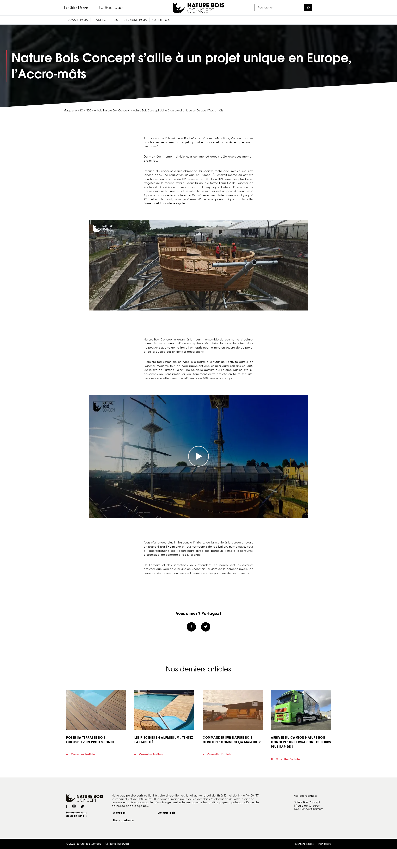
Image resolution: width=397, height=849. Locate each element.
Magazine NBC (73, 110)
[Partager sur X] (205, 627)
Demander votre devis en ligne (76, 814)
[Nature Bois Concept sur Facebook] (66, 806)
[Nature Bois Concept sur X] (82, 806)
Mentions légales (304, 843)
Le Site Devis (76, 7)
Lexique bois (166, 812)
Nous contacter (123, 820)
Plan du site (324, 843)
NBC (88, 110)
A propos (119, 812)
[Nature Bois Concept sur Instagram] (74, 807)
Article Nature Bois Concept (112, 110)
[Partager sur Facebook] (191, 627)
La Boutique (111, 7)
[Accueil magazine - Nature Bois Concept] (198, 7)
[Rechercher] (308, 7)
